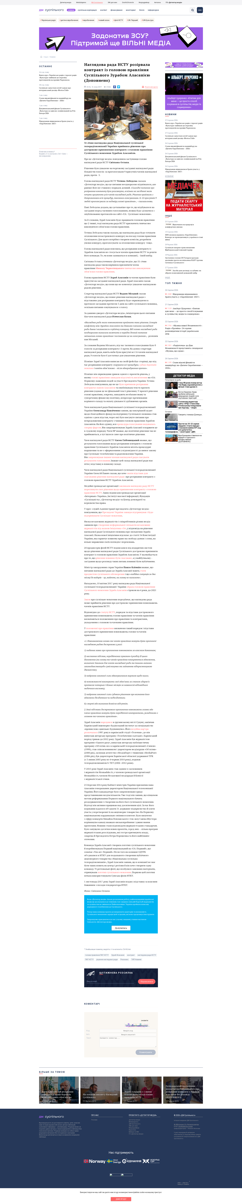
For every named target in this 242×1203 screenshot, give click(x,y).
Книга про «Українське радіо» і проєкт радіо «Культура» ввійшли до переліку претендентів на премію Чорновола (58, 77)
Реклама (94, 1120)
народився (106, 722)
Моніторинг (131, 10)
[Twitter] (118, 86)
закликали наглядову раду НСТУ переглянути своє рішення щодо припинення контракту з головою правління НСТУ (120, 489)
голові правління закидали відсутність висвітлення (119, 377)
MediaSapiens (81, 2)
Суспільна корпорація (87, 10)
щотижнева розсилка (116, 972)
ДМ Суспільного (97, 2)
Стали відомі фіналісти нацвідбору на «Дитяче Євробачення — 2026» (55, 99)
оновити (144, 1020)
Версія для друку (151, 87)
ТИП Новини (136, 959)
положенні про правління (100, 628)
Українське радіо (49, 20)
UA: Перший (133, 20)
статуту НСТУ (107, 612)
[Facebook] (114, 86)
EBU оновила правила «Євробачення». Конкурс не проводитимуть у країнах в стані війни (184, 237)
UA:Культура (148, 20)
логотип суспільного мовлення (114, 872)
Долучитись (121, 928)
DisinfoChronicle (128, 2)
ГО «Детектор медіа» (174, 2)
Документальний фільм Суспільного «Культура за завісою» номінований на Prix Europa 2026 (57, 110)
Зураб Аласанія (117, 955)
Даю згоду (121, 1199)
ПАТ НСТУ (89, 959)
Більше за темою (52, 1072)
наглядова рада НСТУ (147, 955)
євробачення (88, 20)
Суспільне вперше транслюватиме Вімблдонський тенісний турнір (180, 248)
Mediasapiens (133, 1122)
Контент (103, 10)
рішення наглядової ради (107, 959)
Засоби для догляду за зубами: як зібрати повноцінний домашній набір (183, 271)
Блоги (141, 10)
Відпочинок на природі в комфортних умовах (179, 225)
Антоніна (157, 2)
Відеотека (132, 1130)
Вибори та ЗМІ (134, 1132)
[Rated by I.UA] (115, 1175)
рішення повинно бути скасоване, (114, 557)
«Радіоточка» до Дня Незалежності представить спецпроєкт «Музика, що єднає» (184, 348)
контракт (131, 955)
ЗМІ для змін (112, 2)
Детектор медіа (65, 2)
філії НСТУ (118, 20)
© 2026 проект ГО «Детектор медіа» (186, 1124)
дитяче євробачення (69, 20)
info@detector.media (185, 1126)
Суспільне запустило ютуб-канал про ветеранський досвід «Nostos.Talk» (55, 89)
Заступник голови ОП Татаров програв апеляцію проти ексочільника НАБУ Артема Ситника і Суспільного (184, 260)
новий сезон (104, 20)
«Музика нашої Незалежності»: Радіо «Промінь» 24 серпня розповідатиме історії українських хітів (183, 329)
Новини (71, 10)
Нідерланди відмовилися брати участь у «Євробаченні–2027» (56, 122)
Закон (87, 599)
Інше (46, 57)
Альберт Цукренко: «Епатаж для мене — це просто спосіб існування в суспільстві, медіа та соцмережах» (184, 311)
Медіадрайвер (144, 2)
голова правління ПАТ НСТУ (97, 955)
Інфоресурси (153, 10)
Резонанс (124, 959)
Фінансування (116, 10)
